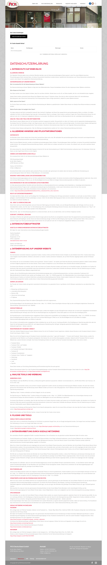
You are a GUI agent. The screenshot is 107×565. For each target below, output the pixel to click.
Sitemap (32, 558)
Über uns (35, 3)
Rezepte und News (71, 3)
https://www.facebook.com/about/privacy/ (21, 527)
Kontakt (82, 3)
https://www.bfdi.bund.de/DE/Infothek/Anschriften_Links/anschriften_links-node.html (37, 190)
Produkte (59, 3)
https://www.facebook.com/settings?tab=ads (21, 523)
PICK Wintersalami (47, 3)
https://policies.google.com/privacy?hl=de (25, 428)
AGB (27, 558)
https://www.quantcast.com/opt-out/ (23, 409)
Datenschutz (21, 558)
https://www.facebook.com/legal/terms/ (39, 371)
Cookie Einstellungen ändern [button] (19, 36)
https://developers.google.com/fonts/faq (49, 426)
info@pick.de (47, 553)
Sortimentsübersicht (41, 558)
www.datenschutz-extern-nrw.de (18, 240)
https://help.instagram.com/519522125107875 (22, 536)
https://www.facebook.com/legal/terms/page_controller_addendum (27, 519)
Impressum (13, 558)
